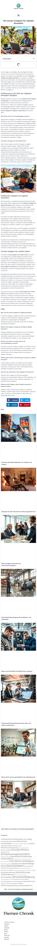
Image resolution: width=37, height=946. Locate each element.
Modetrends (17, 864)
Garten (6, 926)
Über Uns (7, 935)
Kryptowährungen (5, 861)
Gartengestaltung (5, 856)
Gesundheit (7, 858)
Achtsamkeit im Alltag (22, 839)
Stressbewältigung (23, 876)
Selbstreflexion (7, 874)
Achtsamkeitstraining (9, 841)
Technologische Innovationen (12, 881)
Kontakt (6, 937)
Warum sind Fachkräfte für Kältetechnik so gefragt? (16, 671)
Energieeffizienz (20, 850)
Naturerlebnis (28, 866)
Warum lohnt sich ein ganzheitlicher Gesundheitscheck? (18, 777)
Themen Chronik (9, 922)
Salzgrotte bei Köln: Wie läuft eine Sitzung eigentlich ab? (18, 511)
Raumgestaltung (8, 872)
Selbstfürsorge (23, 872)
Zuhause (6, 924)
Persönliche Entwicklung (9, 868)
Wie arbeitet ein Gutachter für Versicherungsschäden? (17, 829)
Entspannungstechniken (15, 854)
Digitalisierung (16, 845)
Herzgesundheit (17, 859)
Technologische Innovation (20, 879)
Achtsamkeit (6, 839)
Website (6, 939)
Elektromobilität (6, 850)
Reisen (6, 931)
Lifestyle (6, 927)
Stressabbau (6, 877)
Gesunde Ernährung (21, 856)
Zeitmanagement (26, 885)
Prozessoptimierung (19, 870)
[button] (18, 15)
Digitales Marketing (24, 843)
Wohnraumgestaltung (9, 885)
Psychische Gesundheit (30, 870)
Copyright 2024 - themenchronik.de (18, 944)
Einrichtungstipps (23, 848)
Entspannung (5, 852)
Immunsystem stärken (26, 859)
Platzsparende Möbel (7, 870)
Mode (6, 929)
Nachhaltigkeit (15, 865)
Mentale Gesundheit (6, 864)
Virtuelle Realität (17, 883)
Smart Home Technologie (20, 874)
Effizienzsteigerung (9, 848)
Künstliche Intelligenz (21, 861)
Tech (5, 889)
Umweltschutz (29, 881)
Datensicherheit (15, 843)
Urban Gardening (6, 883)
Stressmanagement (6, 879)
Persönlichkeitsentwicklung (24, 868)
